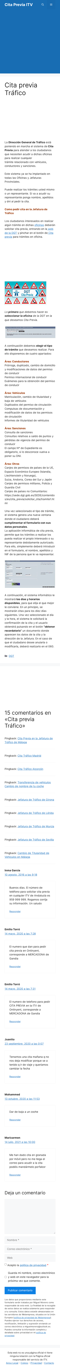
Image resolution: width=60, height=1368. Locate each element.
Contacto (49, 1363)
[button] (42, 4)
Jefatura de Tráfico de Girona (36, 799)
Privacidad (36, 1363)
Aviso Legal (12, 1363)
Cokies (24, 1363)
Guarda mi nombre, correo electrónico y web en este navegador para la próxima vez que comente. (31, 1276)
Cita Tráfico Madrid (29, 755)
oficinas (39, 225)
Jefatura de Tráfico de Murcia (36, 826)
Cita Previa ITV (19, 4)
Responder (15, 911)
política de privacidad (33, 1265)
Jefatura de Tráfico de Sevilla (36, 839)
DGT (11, 656)
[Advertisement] (30, 43)
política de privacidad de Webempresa (32, 1317)
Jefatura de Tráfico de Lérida (36, 813)
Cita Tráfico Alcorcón (30, 769)
